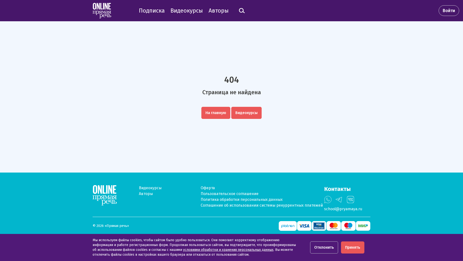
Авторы (146, 193)
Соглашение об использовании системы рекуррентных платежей (262, 205)
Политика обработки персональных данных (242, 199)
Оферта (208, 188)
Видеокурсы (150, 188)
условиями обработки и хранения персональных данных (228, 250)
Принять (352, 247)
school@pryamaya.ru (343, 209)
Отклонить (324, 247)
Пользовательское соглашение (230, 193)
